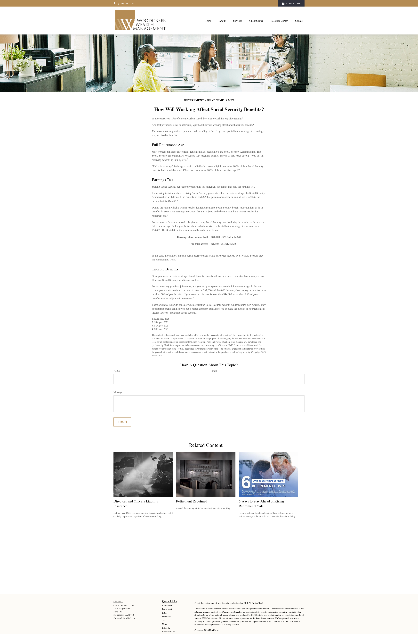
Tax (163, 620)
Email (214, 370)
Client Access (293, 3)
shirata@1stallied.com (124, 618)
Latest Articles (168, 631)
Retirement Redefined (191, 501)
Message (117, 392)
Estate (165, 612)
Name (116, 370)
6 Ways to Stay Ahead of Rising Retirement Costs (261, 503)
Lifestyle (166, 627)
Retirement (167, 605)
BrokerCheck (258, 602)
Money (165, 624)
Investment (167, 609)
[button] (208, 20)
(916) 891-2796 (126, 3)
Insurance (166, 616)
